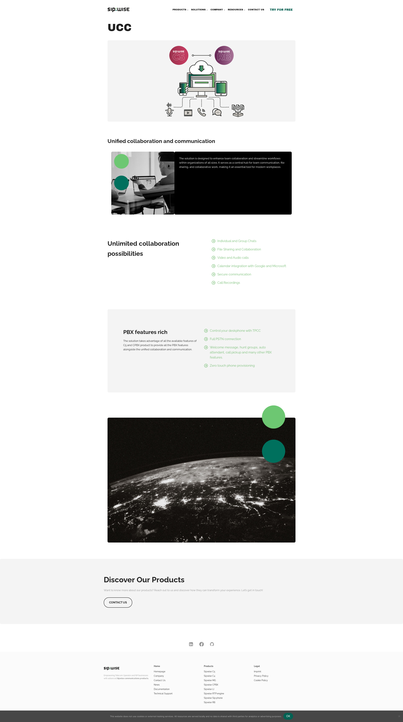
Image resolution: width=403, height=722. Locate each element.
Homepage (159, 671)
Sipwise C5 (209, 671)
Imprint (257, 671)
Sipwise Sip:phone (213, 698)
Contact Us (159, 680)
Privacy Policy (261, 676)
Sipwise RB (209, 702)
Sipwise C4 (209, 676)
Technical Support (163, 693)
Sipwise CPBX (211, 684)
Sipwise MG (210, 680)
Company (159, 676)
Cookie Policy (261, 680)
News (157, 684)
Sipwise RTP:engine (214, 693)
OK (288, 716)
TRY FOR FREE (281, 9)
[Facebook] (201, 644)
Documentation (162, 689)
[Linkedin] (191, 644)
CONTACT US (256, 9)
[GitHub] (212, 644)
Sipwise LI (209, 689)
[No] (399, 716)
